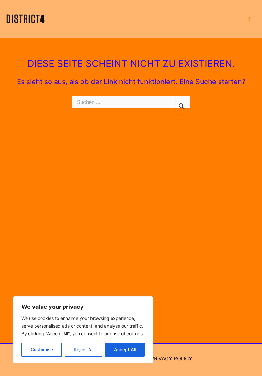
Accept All (125, 349)
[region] (83, 329)
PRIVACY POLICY (171, 358)
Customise (42, 349)
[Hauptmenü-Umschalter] (249, 19)
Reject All (83, 349)
